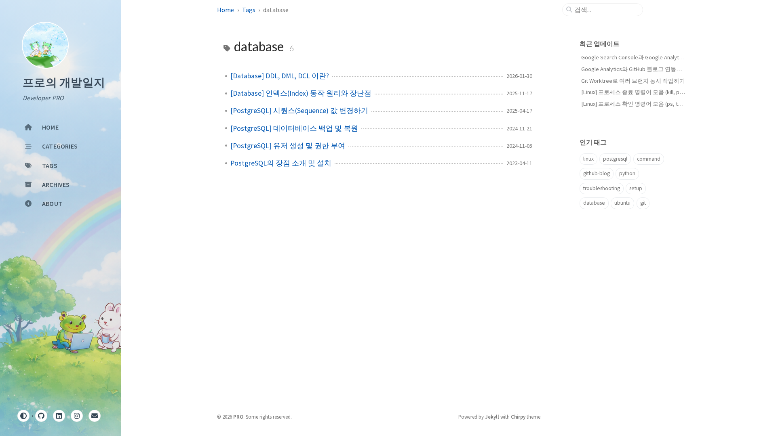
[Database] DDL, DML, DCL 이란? (279, 75)
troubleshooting (601, 188)
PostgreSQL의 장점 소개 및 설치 (280, 163)
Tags (248, 10)
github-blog (596, 173)
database (594, 202)
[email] (94, 415)
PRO (238, 416)
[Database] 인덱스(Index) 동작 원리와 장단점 (300, 93)
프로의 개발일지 (64, 83)
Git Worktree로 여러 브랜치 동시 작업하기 (633, 80)
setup (635, 188)
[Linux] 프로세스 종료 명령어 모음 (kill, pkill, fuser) (642, 92)
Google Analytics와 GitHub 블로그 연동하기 (634, 69)
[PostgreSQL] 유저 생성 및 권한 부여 (287, 145)
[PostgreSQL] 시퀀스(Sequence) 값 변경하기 (299, 110)
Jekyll (492, 416)
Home (225, 10)
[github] (41, 415)
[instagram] (76, 415)
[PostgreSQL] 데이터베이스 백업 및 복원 (294, 128)
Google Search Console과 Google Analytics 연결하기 (645, 57)
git (643, 202)
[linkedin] (59, 415)
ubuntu (622, 202)
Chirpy (518, 416)
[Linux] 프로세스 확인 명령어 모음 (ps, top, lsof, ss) (643, 103)
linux (588, 158)
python (627, 173)
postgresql (615, 158)
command (648, 158)
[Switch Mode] (23, 415)
